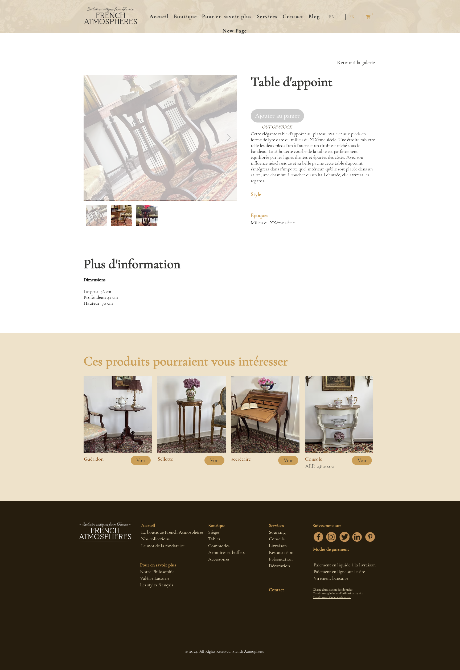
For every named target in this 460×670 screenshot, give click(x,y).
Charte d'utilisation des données (332, 589)
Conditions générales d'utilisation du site (338, 593)
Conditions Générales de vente (332, 597)
